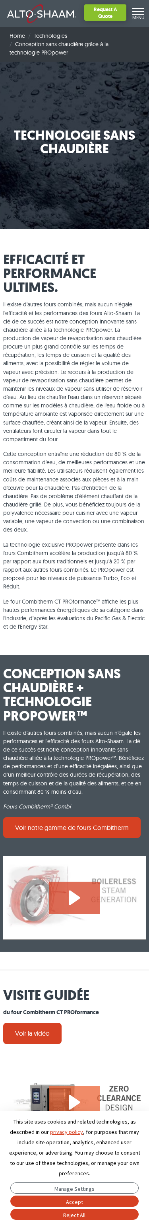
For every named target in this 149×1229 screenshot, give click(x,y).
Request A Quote (105, 12)
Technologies (50, 35)
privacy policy (66, 1132)
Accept (74, 1202)
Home (17, 35)
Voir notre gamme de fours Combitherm (72, 828)
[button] (74, 898)
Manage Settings (74, 1188)
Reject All (74, 1215)
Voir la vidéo (32, 1033)
